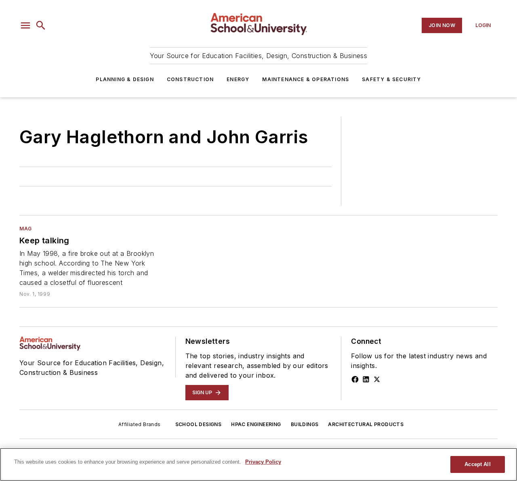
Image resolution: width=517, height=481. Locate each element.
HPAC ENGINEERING (256, 424)
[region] (258, 464)
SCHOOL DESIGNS (198, 424)
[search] (41, 25)
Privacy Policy (263, 462)
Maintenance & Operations (305, 79)
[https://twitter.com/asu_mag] (377, 379)
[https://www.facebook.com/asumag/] (355, 379)
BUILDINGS (305, 424)
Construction (190, 79)
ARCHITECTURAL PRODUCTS (366, 424)
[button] (25, 25)
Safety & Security (391, 79)
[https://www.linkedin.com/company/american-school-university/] (366, 379)
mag (25, 229)
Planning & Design (124, 79)
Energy (238, 79)
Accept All (477, 464)
